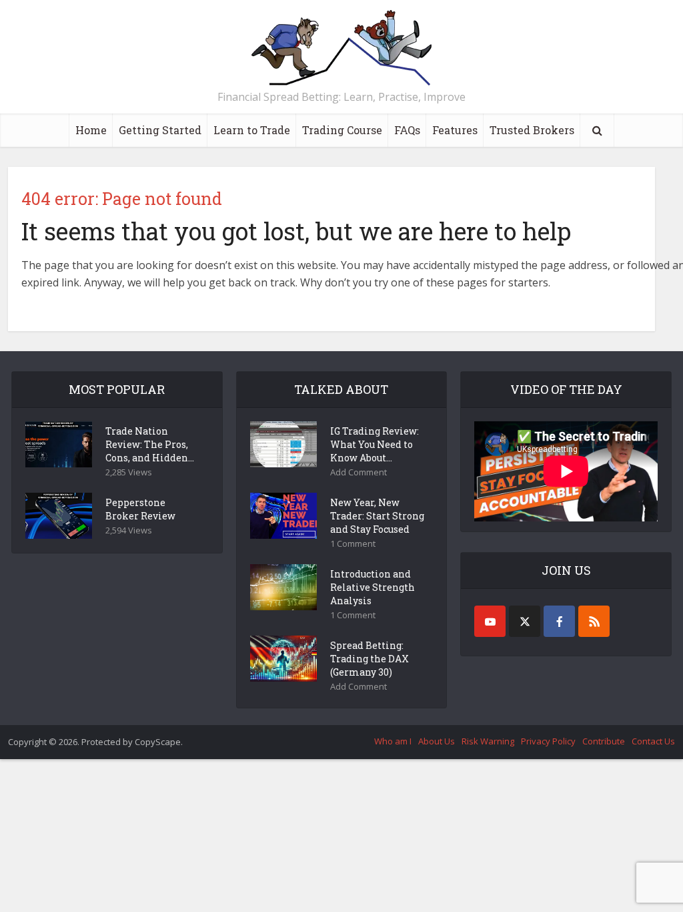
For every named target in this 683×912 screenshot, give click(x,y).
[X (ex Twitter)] (524, 621)
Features (455, 130)
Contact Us (653, 741)
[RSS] (594, 621)
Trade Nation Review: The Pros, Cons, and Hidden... (149, 444)
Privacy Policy (548, 741)
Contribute (603, 741)
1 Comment (353, 543)
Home (91, 130)
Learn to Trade (251, 130)
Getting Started (160, 130)
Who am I (393, 741)
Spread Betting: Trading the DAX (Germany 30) (369, 658)
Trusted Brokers (532, 130)
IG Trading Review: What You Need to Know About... (374, 444)
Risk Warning (488, 741)
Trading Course (342, 130)
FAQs (407, 130)
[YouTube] (490, 621)
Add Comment (358, 472)
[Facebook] (559, 621)
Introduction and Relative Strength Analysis (372, 587)
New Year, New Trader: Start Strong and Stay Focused (377, 515)
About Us (436, 741)
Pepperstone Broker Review (140, 509)
